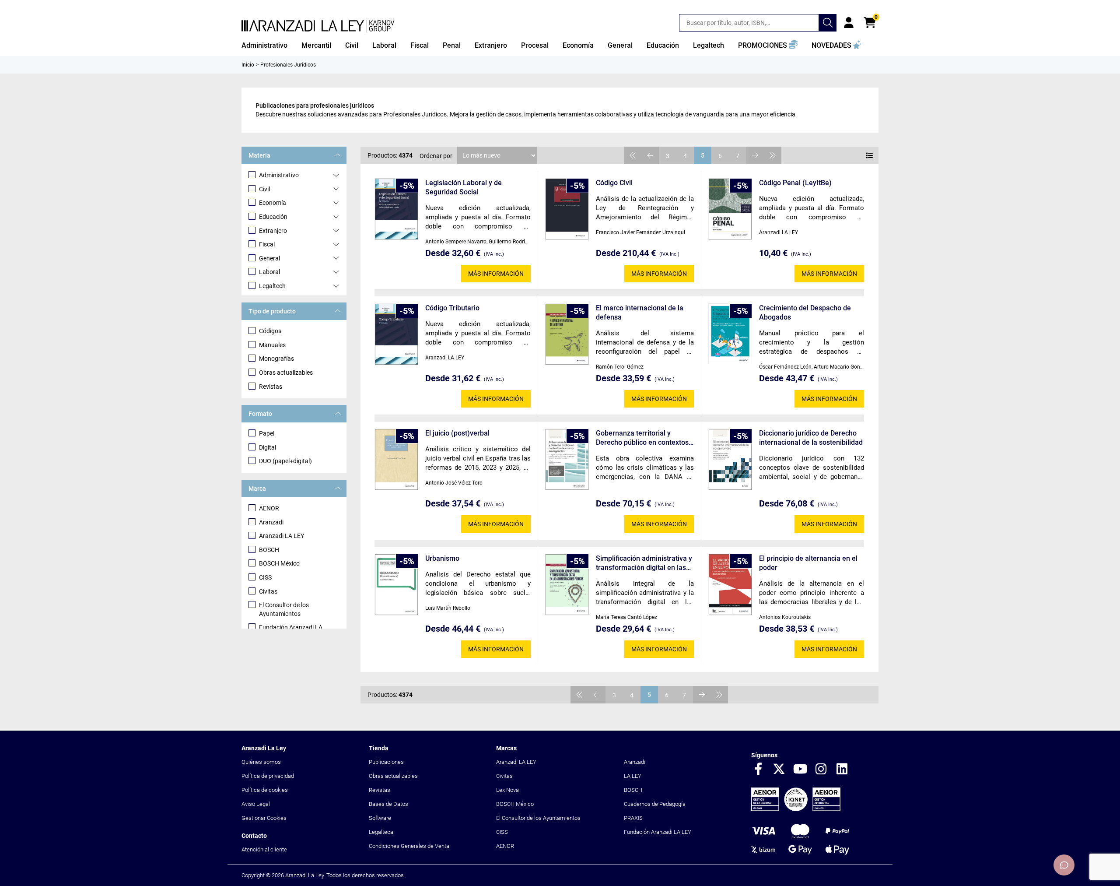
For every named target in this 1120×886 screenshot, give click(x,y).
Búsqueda (827, 23)
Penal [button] (452, 45)
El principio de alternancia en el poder (808, 563)
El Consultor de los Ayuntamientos (284, 609)
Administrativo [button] (264, 45)
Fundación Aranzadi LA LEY (657, 832)
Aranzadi (271, 522)
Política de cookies (265, 790)
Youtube (800, 769)
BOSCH (269, 549)
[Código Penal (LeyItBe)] (730, 209)
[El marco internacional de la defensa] (567, 334)
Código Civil (614, 183)
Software (380, 818)
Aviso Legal (256, 804)
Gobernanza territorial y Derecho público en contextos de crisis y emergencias (642, 438)
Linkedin (842, 769)
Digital (267, 447)
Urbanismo (442, 558)
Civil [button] (351, 45)
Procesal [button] (535, 45)
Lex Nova (507, 790)
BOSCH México (279, 563)
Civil (264, 189)
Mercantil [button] (316, 45)
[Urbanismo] (396, 584)
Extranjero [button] (491, 45)
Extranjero (273, 230)
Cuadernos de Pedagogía (655, 804)
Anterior (650, 155)
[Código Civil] (567, 209)
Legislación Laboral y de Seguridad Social (463, 187)
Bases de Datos (388, 804)
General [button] (620, 45)
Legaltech (272, 285)
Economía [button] (578, 45)
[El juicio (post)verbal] (396, 459)
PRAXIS (633, 818)
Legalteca (381, 832)
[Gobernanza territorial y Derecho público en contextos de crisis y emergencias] (567, 459)
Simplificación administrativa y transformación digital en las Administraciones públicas (644, 563)
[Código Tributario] (396, 334)
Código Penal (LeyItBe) (795, 183)
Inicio (248, 65)
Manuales (272, 344)
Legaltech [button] (708, 45)
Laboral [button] (384, 45)
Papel (266, 433)
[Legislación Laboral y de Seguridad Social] (396, 209)
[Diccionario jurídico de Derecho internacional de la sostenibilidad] (730, 459)
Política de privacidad (268, 776)
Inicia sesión (849, 23)
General (269, 258)
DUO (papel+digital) (285, 460)
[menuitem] (264, 45)
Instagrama (821, 769)
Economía (272, 202)
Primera (632, 155)
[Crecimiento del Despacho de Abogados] (730, 333)
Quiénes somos (261, 762)
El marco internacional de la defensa (639, 312)
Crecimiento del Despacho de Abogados (805, 312)
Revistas (270, 386)
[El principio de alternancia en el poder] (730, 584)
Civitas (268, 591)
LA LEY (632, 776)
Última (772, 155)
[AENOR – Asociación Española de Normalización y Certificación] (795, 809)
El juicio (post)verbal (457, 433)
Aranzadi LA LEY (281, 535)
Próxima (755, 155)
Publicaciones (386, 762)
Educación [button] (663, 45)
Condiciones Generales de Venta (409, 846)
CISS (265, 577)
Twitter (779, 769)
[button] (768, 45)
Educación (273, 216)
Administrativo (279, 175)
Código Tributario (452, 308)
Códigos (270, 330)
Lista (869, 155)
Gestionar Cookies (264, 818)
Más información (496, 273)
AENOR (269, 508)
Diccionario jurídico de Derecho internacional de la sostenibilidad (811, 438)
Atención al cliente (264, 849)
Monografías (276, 358)
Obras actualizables (286, 372)
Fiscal (267, 244)
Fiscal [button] (419, 45)
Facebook (758, 769)
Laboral (269, 271)
